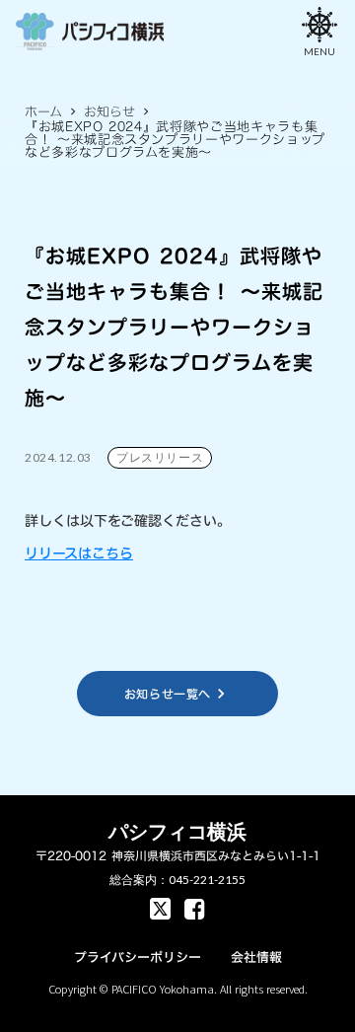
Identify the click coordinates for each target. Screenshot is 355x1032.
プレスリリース (159, 457)
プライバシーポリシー (137, 957)
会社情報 (256, 957)
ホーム (43, 111)
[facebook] (160, 909)
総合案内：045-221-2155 (177, 879)
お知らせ (109, 111)
